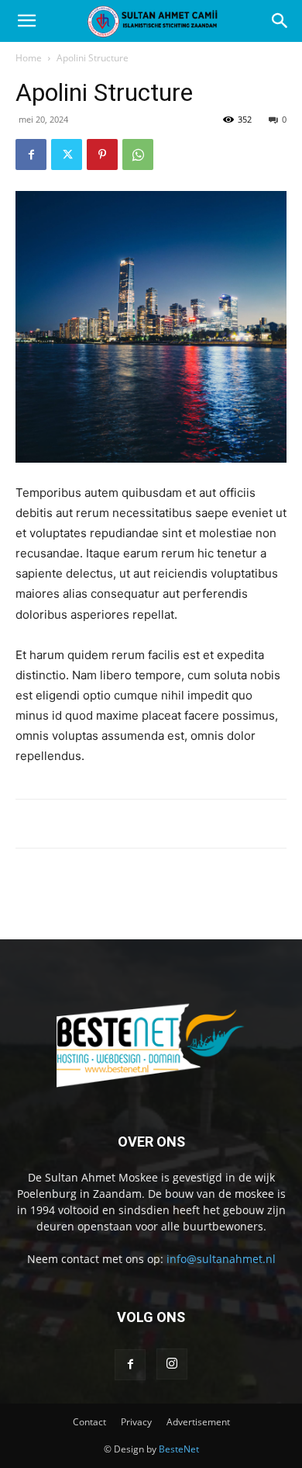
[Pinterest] (102, 154)
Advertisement (198, 1421)
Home (28, 57)
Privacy (136, 1421)
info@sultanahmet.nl (221, 1258)
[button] (26, 21)
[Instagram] (171, 1364)
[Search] (280, 21)
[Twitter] (66, 154)
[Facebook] (30, 154)
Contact (89, 1421)
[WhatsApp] (137, 154)
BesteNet (179, 1449)
